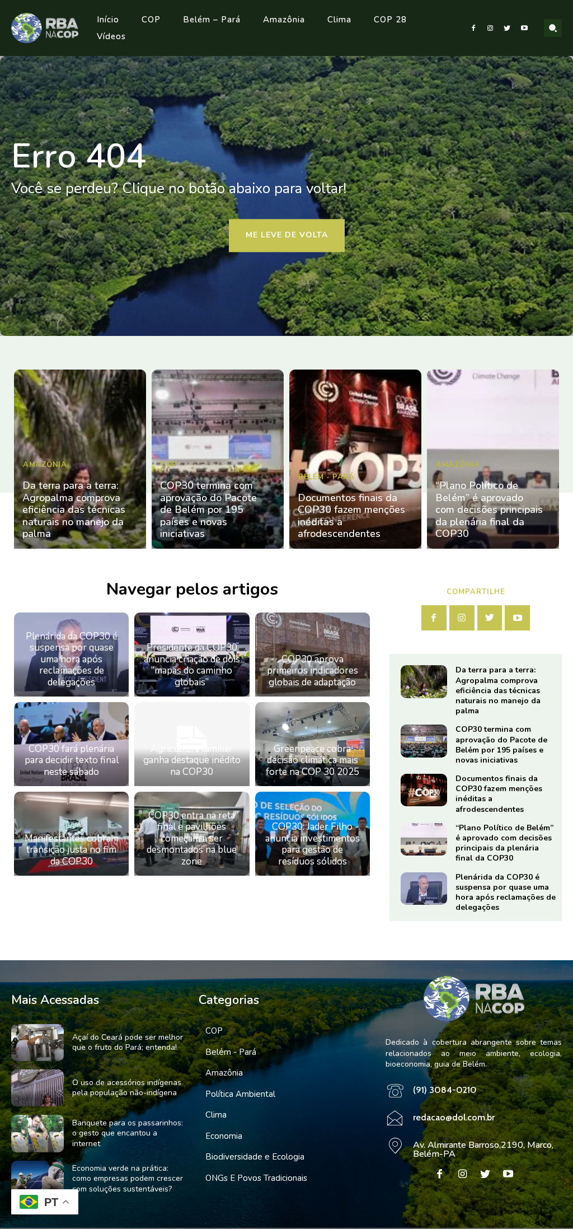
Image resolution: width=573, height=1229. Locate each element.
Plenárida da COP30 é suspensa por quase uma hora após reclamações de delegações (72, 659)
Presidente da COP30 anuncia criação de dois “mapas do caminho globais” (192, 664)
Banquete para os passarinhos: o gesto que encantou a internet (127, 1133)
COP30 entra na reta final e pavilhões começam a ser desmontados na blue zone (192, 838)
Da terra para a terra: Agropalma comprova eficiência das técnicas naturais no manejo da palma (73, 509)
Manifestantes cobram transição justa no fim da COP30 (72, 850)
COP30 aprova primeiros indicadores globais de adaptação (312, 671)
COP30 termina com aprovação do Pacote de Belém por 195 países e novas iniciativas (208, 509)
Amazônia (45, 465)
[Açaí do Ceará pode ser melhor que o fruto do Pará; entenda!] (37, 1042)
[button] (553, 28)
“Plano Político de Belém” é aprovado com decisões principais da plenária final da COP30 (489, 509)
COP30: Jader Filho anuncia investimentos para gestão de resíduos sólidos (312, 843)
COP (169, 465)
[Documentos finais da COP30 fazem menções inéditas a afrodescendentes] (355, 459)
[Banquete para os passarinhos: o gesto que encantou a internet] (37, 1133)
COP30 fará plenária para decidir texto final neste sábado (72, 760)
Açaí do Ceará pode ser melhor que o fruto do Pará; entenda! (127, 1042)
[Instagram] (490, 28)
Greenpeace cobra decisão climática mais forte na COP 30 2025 (312, 760)
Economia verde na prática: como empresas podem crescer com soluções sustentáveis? (127, 1178)
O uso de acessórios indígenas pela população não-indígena (126, 1087)
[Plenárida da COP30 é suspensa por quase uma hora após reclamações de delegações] (424, 888)
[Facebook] (472, 28)
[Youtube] (524, 28)
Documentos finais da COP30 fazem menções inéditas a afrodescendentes (351, 516)
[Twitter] (507, 28)
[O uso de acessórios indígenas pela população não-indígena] (37, 1087)
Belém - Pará (326, 477)
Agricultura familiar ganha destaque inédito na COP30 (192, 760)
